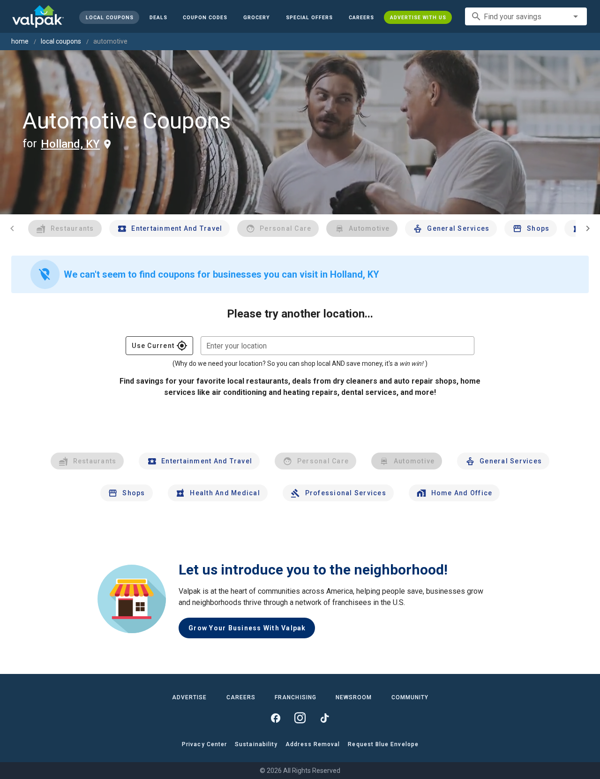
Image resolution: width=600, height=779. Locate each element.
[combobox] (526, 16)
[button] (309, 17)
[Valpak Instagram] (300, 718)
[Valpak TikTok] (324, 718)
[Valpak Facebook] (275, 718)
